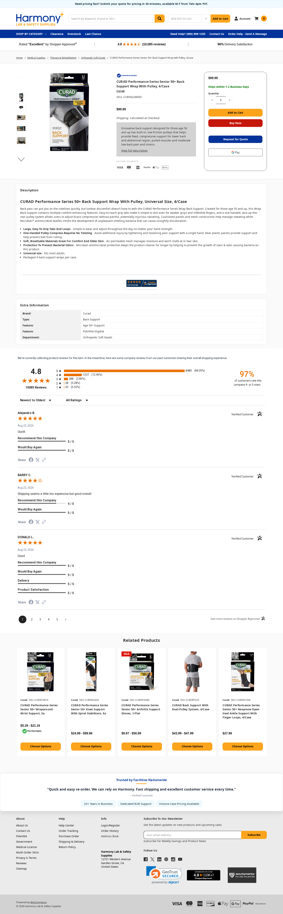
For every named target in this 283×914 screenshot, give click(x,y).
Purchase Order (69, 836)
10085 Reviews (39, 387)
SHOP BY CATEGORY (29, 34)
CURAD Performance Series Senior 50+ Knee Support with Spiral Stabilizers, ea (89, 709)
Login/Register (110, 825)
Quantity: (213, 93)
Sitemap (21, 868)
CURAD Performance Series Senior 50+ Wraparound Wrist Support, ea (39, 709)
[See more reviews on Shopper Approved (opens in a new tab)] (44, 460)
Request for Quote (235, 139)
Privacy (20, 858)
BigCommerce (38, 902)
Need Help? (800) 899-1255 (187, 34)
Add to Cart (220, 18)
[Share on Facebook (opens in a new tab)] (31, 460)
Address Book (110, 836)
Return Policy (67, 847)
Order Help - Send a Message (247, 34)
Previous (21, 77)
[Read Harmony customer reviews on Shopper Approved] (141, 283)
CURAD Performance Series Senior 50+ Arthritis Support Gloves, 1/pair (140, 709)
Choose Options (40, 746)
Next (21, 159)
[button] (164, 875)
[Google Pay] (235, 152)
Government (24, 841)
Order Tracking (68, 831)
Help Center (66, 825)
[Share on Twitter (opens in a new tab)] (37, 460)
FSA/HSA (21, 836)
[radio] (141, 371)
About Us (22, 825)
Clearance (56, 34)
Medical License (26, 847)
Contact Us (216, 34)
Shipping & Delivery (71, 841)
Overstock (74, 34)
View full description (134, 150)
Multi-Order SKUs (27, 852)
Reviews (21, 863)
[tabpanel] (40, 702)
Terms (33, 858)
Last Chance (93, 34)
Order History (110, 831)
